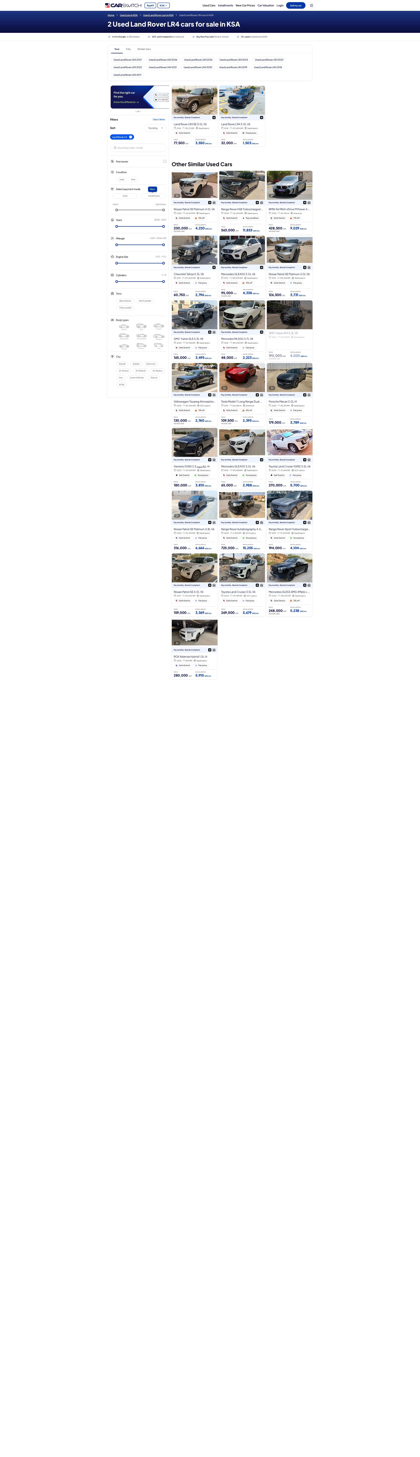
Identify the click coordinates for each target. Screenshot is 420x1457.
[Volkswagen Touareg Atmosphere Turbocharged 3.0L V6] (195, 394)
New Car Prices (245, 5)
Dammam (151, 364)
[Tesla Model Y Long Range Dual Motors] (242, 394)
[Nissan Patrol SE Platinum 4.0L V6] (195, 202)
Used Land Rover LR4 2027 (128, 59)
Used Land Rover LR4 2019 (233, 67)
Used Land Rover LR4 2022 (128, 67)
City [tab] (128, 48)
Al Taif (122, 384)
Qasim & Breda (137, 377)
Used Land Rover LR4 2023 (269, 59)
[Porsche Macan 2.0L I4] (290, 394)
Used (121, 179)
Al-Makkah (141, 371)
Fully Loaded (125, 307)
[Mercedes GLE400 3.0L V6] (242, 267)
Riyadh (122, 364)
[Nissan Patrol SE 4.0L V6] (195, 585)
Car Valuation (266, 5)
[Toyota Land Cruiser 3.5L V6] (242, 585)
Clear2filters (159, 119)
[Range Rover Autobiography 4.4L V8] (242, 521)
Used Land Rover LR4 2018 (268, 67)
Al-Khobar (124, 371)
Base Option (125, 301)
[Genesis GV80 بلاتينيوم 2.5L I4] (195, 458)
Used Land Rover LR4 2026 (163, 59)
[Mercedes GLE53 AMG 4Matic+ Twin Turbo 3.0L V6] (290, 585)
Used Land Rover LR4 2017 (127, 74)
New (133, 179)
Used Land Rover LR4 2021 (163, 67)
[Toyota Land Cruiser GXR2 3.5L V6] (290, 458)
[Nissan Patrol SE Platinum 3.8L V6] (195, 521)
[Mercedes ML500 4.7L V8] (242, 330)
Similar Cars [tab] (144, 48)
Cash (125, 196)
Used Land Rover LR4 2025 (198, 59)
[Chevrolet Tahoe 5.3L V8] (195, 267)
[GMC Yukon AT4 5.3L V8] (290, 330)
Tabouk (154, 377)
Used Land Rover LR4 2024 (234, 59)
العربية (150, 5)
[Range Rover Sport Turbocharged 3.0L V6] (290, 521)
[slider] (116, 210)
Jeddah (136, 364)
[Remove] (130, 136)
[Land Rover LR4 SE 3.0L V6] (195, 116)
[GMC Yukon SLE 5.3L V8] (195, 330)
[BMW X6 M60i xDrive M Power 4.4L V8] (290, 202)
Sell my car (296, 5)
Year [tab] (116, 48)
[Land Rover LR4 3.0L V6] (242, 116)
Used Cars (209, 5)
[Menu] (311, 5)
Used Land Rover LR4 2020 (198, 67)
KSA (162, 5)
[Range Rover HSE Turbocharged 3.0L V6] (242, 202)
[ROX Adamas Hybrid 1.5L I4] (195, 648)
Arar (121, 377)
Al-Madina (157, 371)
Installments (225, 5)
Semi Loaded (145, 301)
